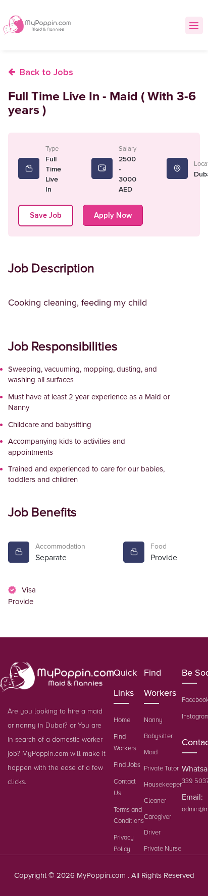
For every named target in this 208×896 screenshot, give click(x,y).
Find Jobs (127, 765)
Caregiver (157, 817)
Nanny (153, 720)
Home (122, 720)
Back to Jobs (46, 72)
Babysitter (158, 736)
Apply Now (113, 215)
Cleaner (155, 801)
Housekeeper (163, 785)
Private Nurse (162, 849)
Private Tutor (161, 768)
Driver (152, 832)
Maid (151, 752)
